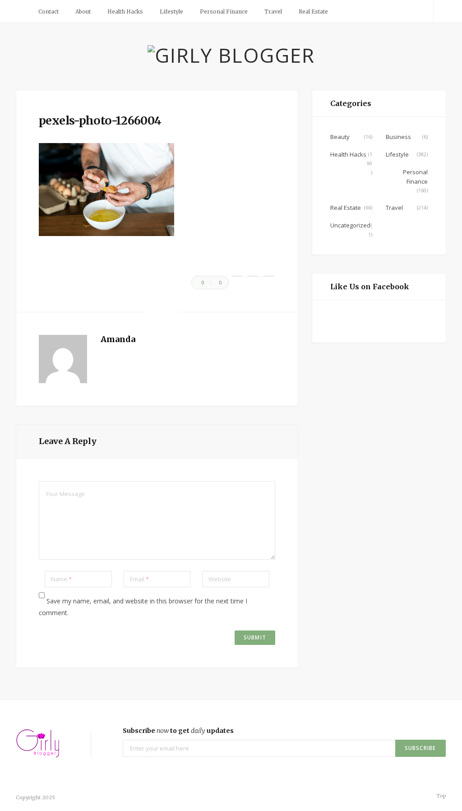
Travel (273, 11)
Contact (48, 11)
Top (440, 795)
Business (398, 137)
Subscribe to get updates (178, 731)
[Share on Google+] (268, 276)
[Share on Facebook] (238, 276)
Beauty (340, 137)
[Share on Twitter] (253, 276)
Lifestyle (171, 11)
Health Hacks (125, 11)
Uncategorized (350, 225)
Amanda (118, 339)
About (83, 11)
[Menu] (22, 11)
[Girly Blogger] (231, 55)
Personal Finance (224, 11)
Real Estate (313, 11)
